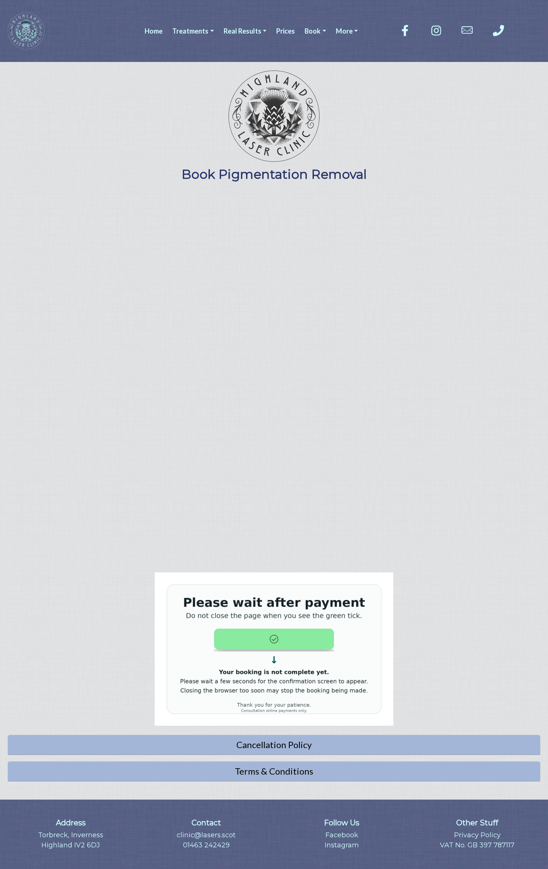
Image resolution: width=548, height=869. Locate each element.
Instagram (342, 845)
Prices (285, 31)
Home (154, 31)
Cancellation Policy (274, 744)
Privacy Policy (477, 835)
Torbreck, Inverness (70, 835)
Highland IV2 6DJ (70, 845)
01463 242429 (206, 845)
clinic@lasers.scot (206, 835)
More (344, 31)
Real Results (242, 31)
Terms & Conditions (274, 771)
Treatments (190, 31)
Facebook (341, 835)
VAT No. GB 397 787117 (477, 845)
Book (313, 31)
